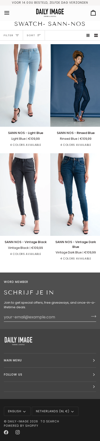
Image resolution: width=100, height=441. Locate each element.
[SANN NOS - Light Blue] (25, 85)
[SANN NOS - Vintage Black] (25, 194)
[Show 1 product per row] (88, 35)
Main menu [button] (13, 360)
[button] (50, 387)
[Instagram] (18, 432)
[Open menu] (11, 13)
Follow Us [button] (13, 374)
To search (50, 421)
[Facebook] (6, 432)
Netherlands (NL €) (52, 411)
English (15, 411)
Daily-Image (18, 421)
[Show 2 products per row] (96, 35)
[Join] (92, 316)
